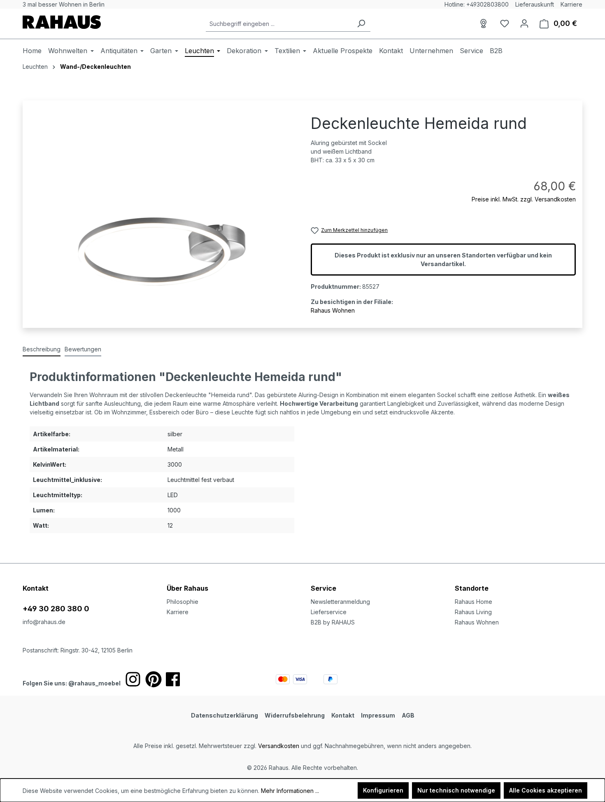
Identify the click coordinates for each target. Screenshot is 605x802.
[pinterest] (153, 679)
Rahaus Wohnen (333, 310)
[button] (518, 580)
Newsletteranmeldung (340, 601)
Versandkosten (278, 745)
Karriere (571, 4)
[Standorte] (485, 23)
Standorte (472, 588)
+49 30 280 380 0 (56, 608)
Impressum (378, 715)
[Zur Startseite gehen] (62, 22)
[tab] (41, 349)
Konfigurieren (383, 790)
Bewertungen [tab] (83, 349)
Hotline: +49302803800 (476, 4)
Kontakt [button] (36, 588)
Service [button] (323, 588)
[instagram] (133, 679)
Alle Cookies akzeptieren (545, 790)
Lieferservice (329, 611)
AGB (408, 715)
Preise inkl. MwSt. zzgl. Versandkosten (524, 199)
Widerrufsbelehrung (295, 715)
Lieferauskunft (534, 4)
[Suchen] (360, 24)
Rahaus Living (473, 611)
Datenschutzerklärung (224, 715)
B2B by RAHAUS (333, 622)
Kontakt (342, 715)
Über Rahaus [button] (187, 588)
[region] (161, 203)
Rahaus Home (473, 601)
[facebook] (173, 679)
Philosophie (182, 601)
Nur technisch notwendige (456, 790)
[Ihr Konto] (524, 23)
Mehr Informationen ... (290, 790)
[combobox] (279, 24)
